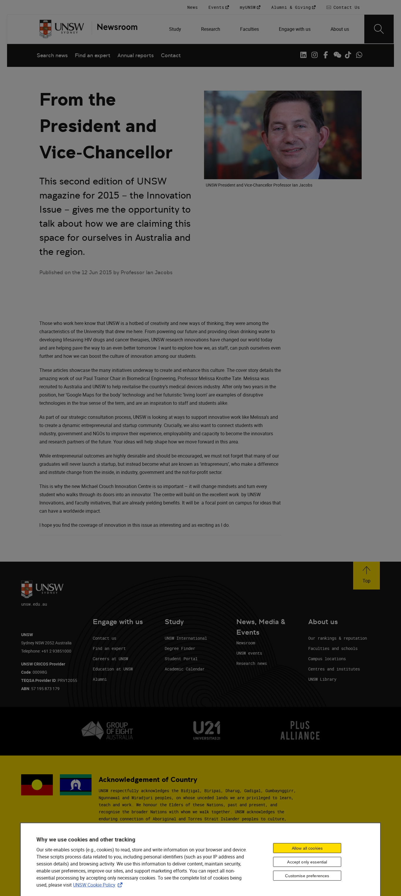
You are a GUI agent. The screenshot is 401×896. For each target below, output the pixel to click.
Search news (52, 55)
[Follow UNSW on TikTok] (348, 55)
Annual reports (135, 55)
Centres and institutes (334, 669)
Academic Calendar (185, 669)
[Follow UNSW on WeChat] (336, 55)
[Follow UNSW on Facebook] (325, 55)
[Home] (62, 29)
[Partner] (114, 29)
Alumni (100, 679)
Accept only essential (307, 862)
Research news (251, 663)
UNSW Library (322, 679)
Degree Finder (180, 648)
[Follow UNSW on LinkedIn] (303, 55)
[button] (366, 576)
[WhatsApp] (359, 55)
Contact (171, 55)
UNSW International (186, 638)
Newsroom (245, 643)
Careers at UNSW (110, 658)
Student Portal (181, 658)
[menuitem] (176, 29)
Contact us (104, 638)
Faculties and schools (333, 648)
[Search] (379, 29)
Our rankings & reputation (337, 638)
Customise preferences (307, 875)
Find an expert (92, 55)
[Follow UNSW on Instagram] (314, 55)
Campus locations (327, 658)
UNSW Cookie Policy (99, 884)
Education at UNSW (113, 669)
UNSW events (249, 653)
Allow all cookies (307, 848)
